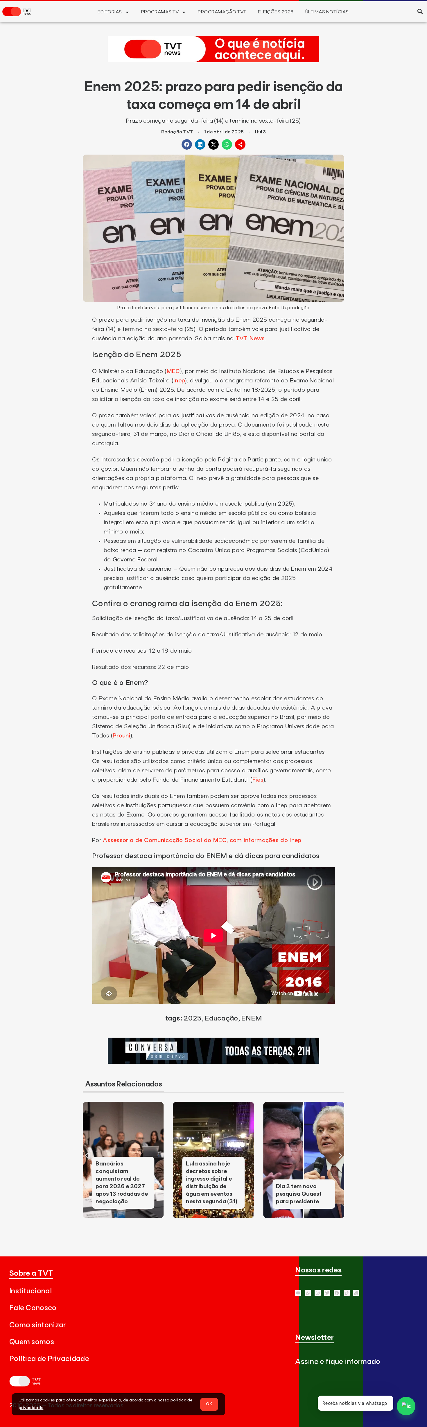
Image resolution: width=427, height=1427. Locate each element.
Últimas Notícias (327, 12)
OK (209, 1404)
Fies (257, 780)
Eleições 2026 (276, 12)
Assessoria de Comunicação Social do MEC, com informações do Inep (202, 840)
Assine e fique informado (337, 1361)
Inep (179, 381)
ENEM (251, 1018)
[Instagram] (318, 1293)
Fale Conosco (33, 1308)
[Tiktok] (347, 1293)
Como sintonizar (37, 1325)
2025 (192, 1018)
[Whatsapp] (308, 1293)
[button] (420, 11)
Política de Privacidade (49, 1358)
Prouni (121, 736)
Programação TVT (222, 12)
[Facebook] (337, 1293)
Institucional (30, 1291)
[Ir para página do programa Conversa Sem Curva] (213, 1062)
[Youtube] (298, 1293)
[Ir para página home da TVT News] (213, 60)
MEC (173, 371)
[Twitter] (327, 1293)
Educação (221, 1018)
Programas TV (160, 12)
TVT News (250, 338)
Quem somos (31, 1342)
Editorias (110, 12)
